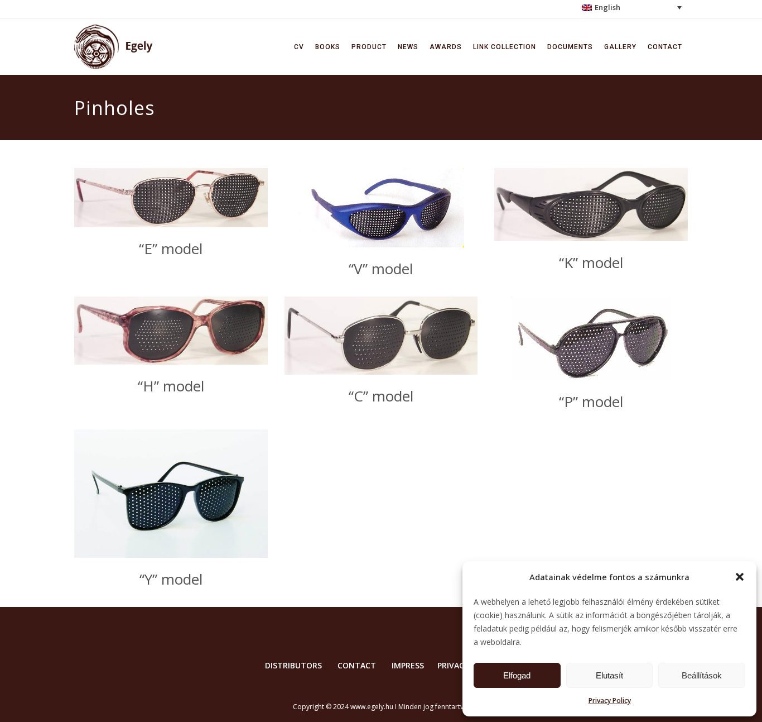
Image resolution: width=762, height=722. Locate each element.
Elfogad (516, 675)
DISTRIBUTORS (293, 665)
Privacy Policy (610, 700)
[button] (739, 576)
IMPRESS (408, 665)
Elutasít (609, 675)
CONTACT (356, 665)
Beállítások (702, 675)
